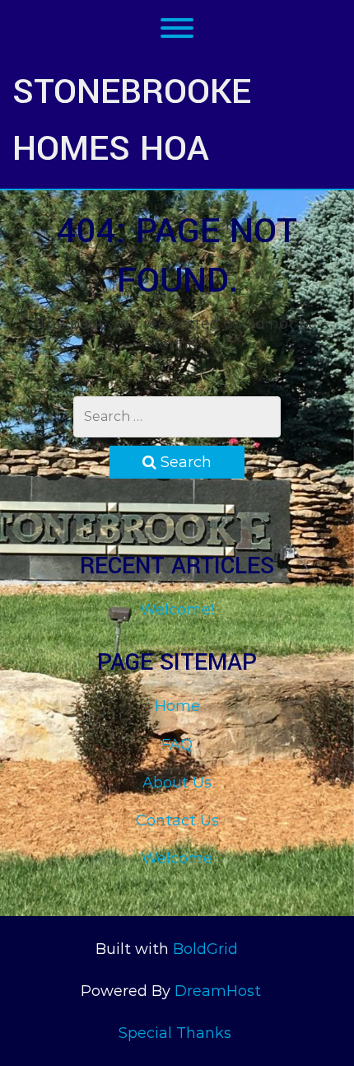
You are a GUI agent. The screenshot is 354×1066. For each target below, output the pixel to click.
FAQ (177, 745)
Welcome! (177, 610)
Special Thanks (175, 1033)
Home (177, 706)
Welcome (177, 858)
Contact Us (177, 820)
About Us (177, 783)
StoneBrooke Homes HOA (131, 120)
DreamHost (218, 991)
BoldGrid (205, 949)
